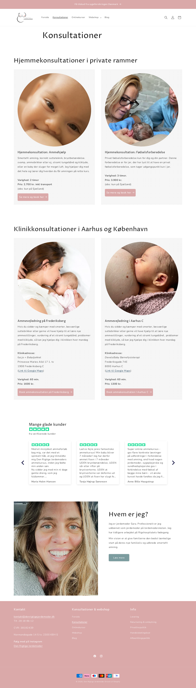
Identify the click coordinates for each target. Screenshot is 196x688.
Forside (76, 616)
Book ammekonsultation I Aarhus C (127, 392)
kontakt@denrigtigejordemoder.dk (34, 616)
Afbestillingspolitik (140, 638)
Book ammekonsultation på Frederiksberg (44, 392)
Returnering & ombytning (143, 622)
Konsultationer (79, 622)
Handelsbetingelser (140, 632)
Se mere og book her (31, 197)
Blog (74, 638)
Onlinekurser (78, 627)
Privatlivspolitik (138, 627)
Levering (134, 616)
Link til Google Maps (31, 370)
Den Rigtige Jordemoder (28, 646)
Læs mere (119, 557)
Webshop (77, 632)
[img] (99, 429)
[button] (95, 17)
